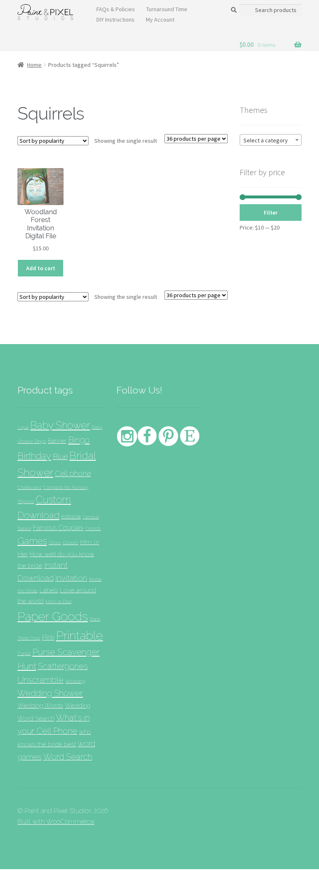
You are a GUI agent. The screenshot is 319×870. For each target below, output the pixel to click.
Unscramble (40, 680)
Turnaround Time (166, 9)
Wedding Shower (50, 693)
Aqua (23, 427)
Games (32, 540)
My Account (160, 19)
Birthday (34, 455)
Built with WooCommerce (55, 822)
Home (34, 64)
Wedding (75, 681)
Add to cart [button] (40, 268)
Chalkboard (29, 487)
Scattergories (63, 666)
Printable (79, 635)
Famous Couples (58, 528)
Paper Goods (52, 616)
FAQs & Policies (115, 9)
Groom (71, 542)
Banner (57, 440)
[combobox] (271, 140)
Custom (53, 500)
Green (55, 542)
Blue (60, 456)
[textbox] (270, 140)
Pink (48, 637)
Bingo (79, 440)
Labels (48, 590)
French (93, 528)
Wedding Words (40, 705)
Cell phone (73, 473)
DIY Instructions (115, 19)
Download (38, 515)
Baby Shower (60, 425)
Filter (270, 212)
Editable (71, 516)
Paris (95, 619)
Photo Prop (28, 637)
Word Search (67, 757)
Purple (24, 653)
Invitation (71, 578)
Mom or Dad (58, 601)
